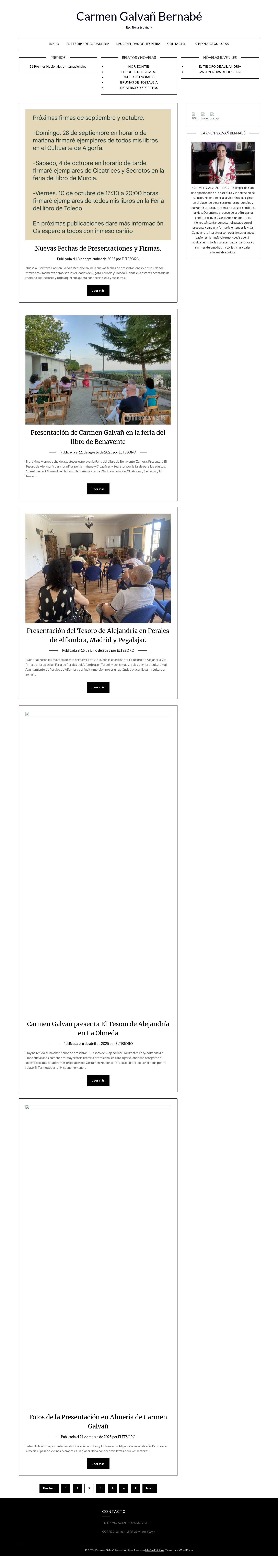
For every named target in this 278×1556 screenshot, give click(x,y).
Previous (49, 1488)
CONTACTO (176, 43)
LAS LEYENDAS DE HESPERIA (138, 43)
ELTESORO (130, 259)
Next (149, 1488)
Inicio (54, 43)
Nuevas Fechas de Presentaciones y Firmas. (98, 248)
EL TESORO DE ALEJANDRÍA (87, 43)
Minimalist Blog (154, 1550)
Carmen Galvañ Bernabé (139, 16)
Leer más (98, 290)
